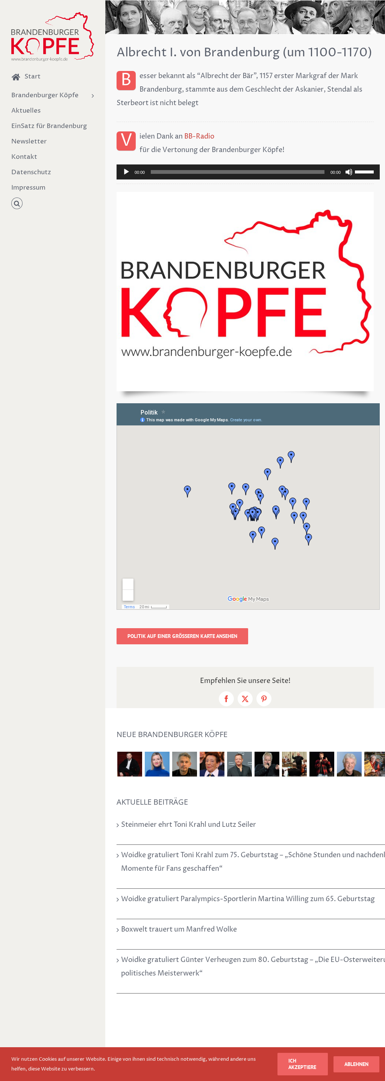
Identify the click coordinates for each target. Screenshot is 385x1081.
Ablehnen (356, 1064)
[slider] (365, 171)
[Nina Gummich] (157, 764)
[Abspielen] (126, 172)
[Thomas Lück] (349, 764)
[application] (248, 171)
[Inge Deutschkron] (212, 764)
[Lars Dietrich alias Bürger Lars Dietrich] (129, 764)
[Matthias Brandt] (239, 764)
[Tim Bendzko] (322, 764)
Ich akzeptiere (302, 1063)
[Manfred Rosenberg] (294, 764)
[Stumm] (349, 172)
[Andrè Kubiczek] (184, 764)
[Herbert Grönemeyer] (267, 764)
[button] (52, 203)
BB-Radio (199, 136)
